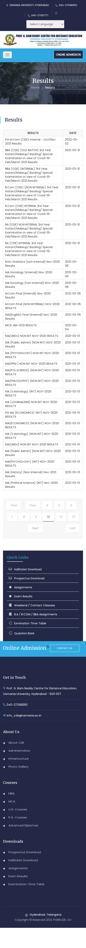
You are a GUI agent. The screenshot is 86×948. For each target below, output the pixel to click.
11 (61, 517)
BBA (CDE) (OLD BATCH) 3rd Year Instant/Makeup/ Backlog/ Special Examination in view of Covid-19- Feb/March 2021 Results (29, 156)
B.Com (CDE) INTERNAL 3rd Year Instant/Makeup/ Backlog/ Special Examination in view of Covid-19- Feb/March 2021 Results (29, 212)
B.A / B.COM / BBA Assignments (35, 614)
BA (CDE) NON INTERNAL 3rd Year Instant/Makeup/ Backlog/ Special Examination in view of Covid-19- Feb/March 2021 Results (29, 230)
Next (35, 528)
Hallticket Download (28, 569)
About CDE (16, 742)
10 (48, 517)
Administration (19, 750)
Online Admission (68, 55)
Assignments (23, 587)
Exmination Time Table (30, 623)
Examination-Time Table (26, 884)
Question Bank (24, 633)
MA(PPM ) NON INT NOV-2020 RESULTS (31, 364)
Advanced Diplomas (23, 825)
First (13, 505)
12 (73, 517)
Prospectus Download (29, 578)
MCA (11, 801)
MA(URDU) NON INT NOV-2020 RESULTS (31, 336)
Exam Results (23, 596)
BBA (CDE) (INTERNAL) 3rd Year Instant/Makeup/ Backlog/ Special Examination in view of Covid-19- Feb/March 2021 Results (29, 175)
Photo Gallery (18, 766)
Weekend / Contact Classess (34, 605)
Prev (32, 505)
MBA (11, 793)
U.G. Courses (17, 809)
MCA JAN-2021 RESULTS (21, 325)
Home (35, 88)
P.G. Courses (17, 817)
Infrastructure (18, 758)
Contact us (64, 648)
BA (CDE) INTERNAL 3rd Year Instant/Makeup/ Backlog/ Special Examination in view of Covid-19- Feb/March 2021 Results (29, 249)
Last (72, 528)
